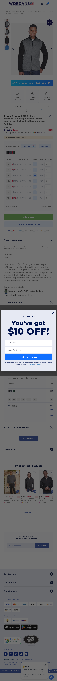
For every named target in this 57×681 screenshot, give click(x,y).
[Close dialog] (53, 313)
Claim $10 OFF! (28, 357)
